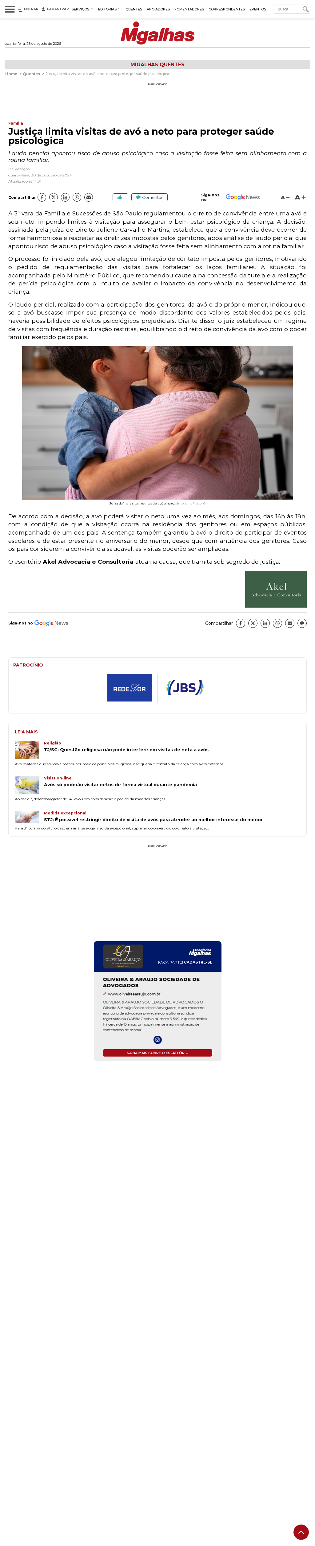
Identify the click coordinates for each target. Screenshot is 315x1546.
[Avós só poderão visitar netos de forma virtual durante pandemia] (29, 785)
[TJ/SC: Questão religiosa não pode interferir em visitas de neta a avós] (29, 750)
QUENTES (134, 9)
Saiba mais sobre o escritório (158, 1053)
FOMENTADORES (189, 9)
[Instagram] (158, 1040)
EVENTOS (257, 9)
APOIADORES (158, 9)
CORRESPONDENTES (227, 9)
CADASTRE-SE (198, 962)
